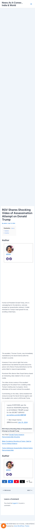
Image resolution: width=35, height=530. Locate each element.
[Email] (7, 258)
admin (8, 254)
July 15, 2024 (23, 422)
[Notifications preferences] (3, 525)
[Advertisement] (17, 31)
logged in (15, 503)
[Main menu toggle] (31, 4)
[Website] (10, 258)
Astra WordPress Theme (21, 526)
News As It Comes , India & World (12, 4)
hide (12, 228)
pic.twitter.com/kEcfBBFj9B (16, 415)
